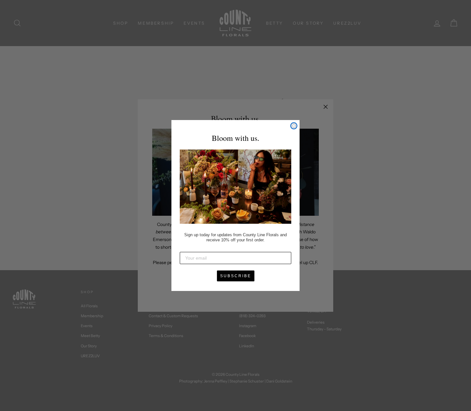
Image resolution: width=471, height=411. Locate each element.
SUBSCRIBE (235, 276)
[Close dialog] (294, 126)
